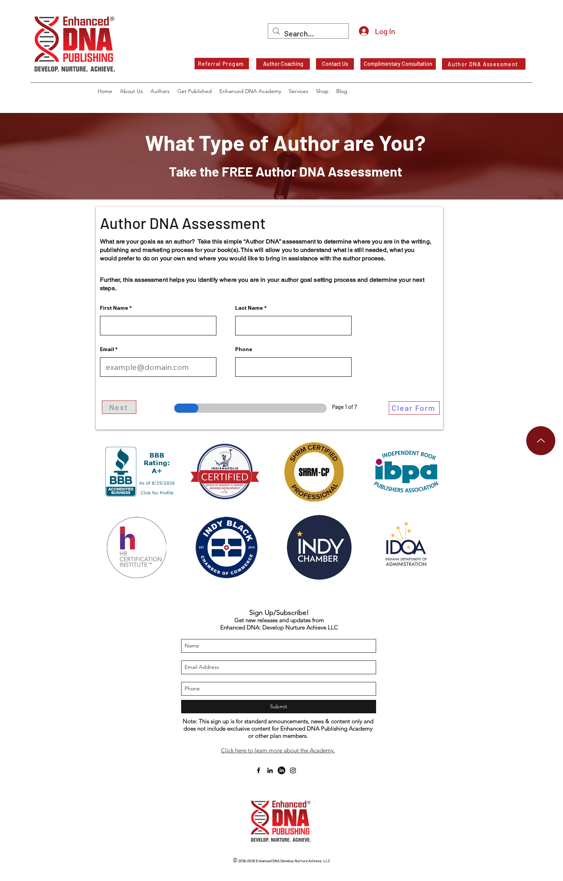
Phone (243, 349)
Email (107, 349)
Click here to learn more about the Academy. (278, 750)
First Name (114, 308)
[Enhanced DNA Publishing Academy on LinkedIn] (281, 770)
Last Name (249, 308)
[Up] (540, 440)
